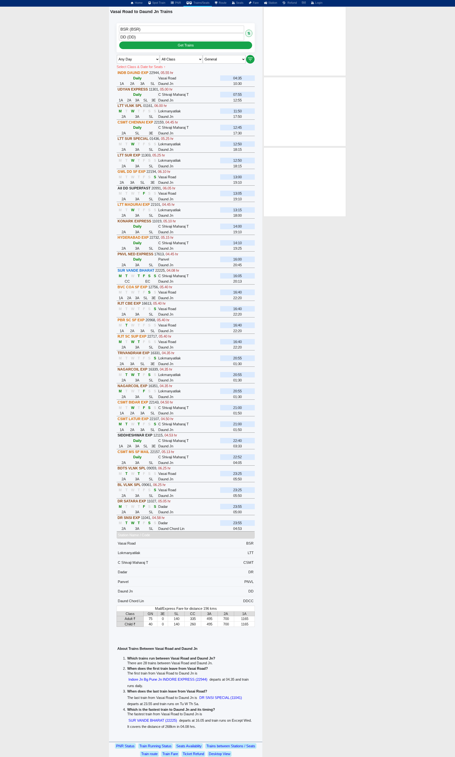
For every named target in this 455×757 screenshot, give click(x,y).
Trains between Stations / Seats (230, 746)
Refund (291, 3)
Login (318, 3)
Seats (239, 3)
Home (138, 3)
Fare (255, 3)
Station (272, 3)
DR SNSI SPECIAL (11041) (220, 698)
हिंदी (304, 3)
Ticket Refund (193, 754)
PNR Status (125, 746)
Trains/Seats (201, 3)
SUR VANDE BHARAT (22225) (152, 720)
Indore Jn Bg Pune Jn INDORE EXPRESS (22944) (167, 679)
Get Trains (186, 45)
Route (222, 3)
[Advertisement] (305, 41)
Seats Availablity (189, 746)
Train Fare (170, 754)
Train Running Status (155, 746)
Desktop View (219, 754)
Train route (149, 754)
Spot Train (158, 3)
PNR (177, 3)
